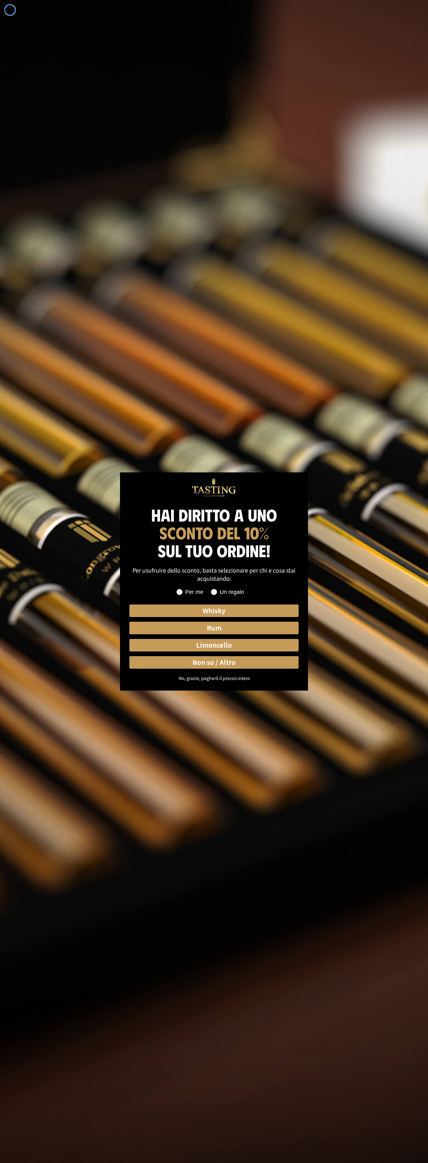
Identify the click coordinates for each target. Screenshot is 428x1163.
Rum (214, 627)
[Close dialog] (10, 10)
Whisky (214, 610)
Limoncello (214, 645)
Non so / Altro (214, 662)
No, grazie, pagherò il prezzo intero (214, 678)
